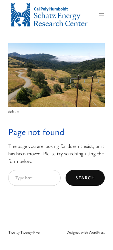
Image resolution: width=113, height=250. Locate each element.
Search (85, 178)
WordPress (97, 232)
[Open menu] (101, 14)
